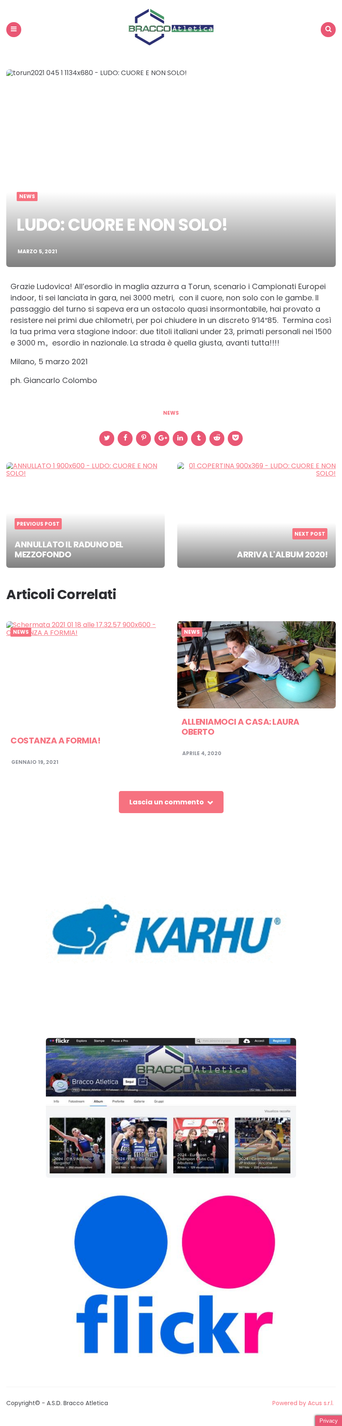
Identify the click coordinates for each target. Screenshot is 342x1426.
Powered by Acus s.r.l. (303, 1403)
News (27, 196)
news (171, 413)
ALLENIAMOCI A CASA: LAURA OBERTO (240, 727)
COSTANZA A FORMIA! (55, 740)
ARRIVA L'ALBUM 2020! (282, 554)
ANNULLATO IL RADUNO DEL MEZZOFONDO (69, 549)
